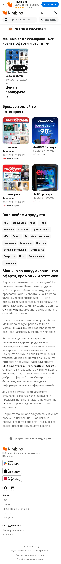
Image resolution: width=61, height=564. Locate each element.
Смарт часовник (40, 236)
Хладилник (26, 243)
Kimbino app (10, 403)
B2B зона (7, 534)
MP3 (6, 223)
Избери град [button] (51, 19)
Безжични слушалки (15, 249)
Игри (32, 223)
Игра (22, 256)
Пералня (41, 243)
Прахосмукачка (41, 229)
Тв (26, 236)
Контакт (7, 504)
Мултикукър (37, 249)
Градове (7, 513)
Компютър (10, 243)
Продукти (7, 517)
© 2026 (30, 546)
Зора (19, 328)
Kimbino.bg (12, 309)
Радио (42, 223)
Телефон (9, 229)
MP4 (6, 236)
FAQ (4, 500)
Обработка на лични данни (30, 559)
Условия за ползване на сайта (30, 555)
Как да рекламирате (13, 530)
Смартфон (9, 256)
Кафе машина (36, 256)
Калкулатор (19, 223)
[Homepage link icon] (10, 438)
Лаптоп (16, 236)
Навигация (10, 263)
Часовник (23, 229)
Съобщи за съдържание (15, 508)
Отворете (50, 4)
